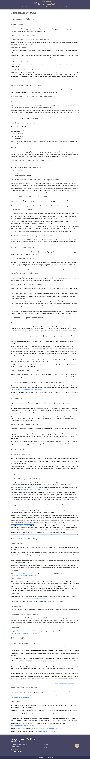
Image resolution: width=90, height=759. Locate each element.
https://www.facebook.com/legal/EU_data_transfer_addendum (24, 534)
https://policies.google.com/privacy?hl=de (64, 683)
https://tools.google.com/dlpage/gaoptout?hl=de (34, 598)
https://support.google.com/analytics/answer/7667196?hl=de (24, 633)
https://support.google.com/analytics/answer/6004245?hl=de (24, 603)
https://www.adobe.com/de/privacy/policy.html (45, 731)
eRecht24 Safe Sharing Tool (17, 460)
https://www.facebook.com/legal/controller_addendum (22, 524)
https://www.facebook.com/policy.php (71, 534)
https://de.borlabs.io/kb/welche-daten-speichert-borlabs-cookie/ (27, 389)
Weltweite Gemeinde (59, 6)
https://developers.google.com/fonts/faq (46, 695)
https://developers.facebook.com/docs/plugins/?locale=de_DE (34, 489)
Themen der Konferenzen (32, 6)
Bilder (67, 6)
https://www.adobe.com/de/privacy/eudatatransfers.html (23, 725)
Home (23, 6)
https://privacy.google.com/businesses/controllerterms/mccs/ (24, 575)
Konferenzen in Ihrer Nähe (46, 6)
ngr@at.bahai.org (18, 751)
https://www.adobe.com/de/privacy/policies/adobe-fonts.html (49, 728)
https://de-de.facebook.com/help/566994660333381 (49, 534)
